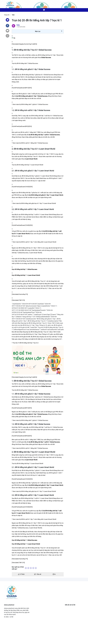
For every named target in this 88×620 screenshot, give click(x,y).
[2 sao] (28, 568)
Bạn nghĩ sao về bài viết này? (18, 568)
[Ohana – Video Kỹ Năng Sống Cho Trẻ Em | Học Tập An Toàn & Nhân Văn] (10, 4)
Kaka (18, 25)
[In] (7, 35)
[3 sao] (31, 568)
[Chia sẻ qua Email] (7, 30)
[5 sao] (36, 568)
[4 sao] (33, 568)
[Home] (7, 20)
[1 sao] (26, 568)
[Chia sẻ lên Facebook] (7, 25)
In (55, 574)
